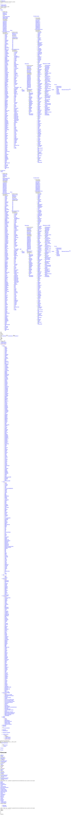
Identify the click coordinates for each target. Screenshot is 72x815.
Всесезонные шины (6, 16)
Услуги (6, 719)
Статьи (1, 797)
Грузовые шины (7, 597)
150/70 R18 (29, 85)
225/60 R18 (5, 28)
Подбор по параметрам (5, 14)
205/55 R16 (5, 25)
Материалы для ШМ (8, 694)
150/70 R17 (29, 76)
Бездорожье (29, 70)
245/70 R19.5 (38, 24)
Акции (1, 793)
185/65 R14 (5, 22)
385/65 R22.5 (38, 28)
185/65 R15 (5, 184)
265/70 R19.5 (38, 25)
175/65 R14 (5, 21)
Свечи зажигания (3, 775)
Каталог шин (5, 12)
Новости (2, 795)
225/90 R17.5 (38, 22)
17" (12, 43)
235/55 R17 (5, 29)
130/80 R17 (29, 236)
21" (12, 47)
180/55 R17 (29, 81)
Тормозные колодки (4, 778)
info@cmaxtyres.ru (4, 742)
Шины (6, 347)
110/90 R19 (29, 79)
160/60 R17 (29, 80)
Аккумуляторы (3, 786)
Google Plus (5, 806)
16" (12, 42)
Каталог (1, 781)
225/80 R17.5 (38, 21)
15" (12, 41)
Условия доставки (3, 790)
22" (12, 48)
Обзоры (1, 798)
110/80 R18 (29, 77)
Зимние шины (5, 17)
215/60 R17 (5, 27)
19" (12, 45)
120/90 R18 (29, 78)
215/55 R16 (5, 26)
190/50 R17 (29, 82)
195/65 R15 (5, 186)
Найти (2, 810)
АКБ (5, 576)
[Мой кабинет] (0, 8)
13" (12, 39)
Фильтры (2, 773)
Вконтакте (6, 744)
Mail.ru (5, 746)
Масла (1, 770)
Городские (29, 71)
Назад (6, 346)
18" (12, 44)
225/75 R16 (37, 20)
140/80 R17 (29, 75)
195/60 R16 (5, 185)
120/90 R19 (29, 87)
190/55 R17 (29, 83)
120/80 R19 (29, 86)
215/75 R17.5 (38, 19)
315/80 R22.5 (38, 27)
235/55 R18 (5, 30)
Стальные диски (15, 37)
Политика (2, 799)
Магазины (2, 796)
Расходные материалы (4, 787)
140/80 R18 (29, 84)
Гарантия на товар (3, 791)
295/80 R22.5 (38, 26)
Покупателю (2, 788)
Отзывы (1, 800)
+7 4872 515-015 (3, 4)
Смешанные (29, 72)
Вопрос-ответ (2, 792)
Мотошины (7, 580)
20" (12, 46)
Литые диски (14, 36)
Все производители (6, 31)
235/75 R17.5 (38, 23)
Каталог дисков (15, 194)
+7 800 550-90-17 (3, 5)
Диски (6, 483)
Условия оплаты (3, 789)
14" (12, 40)
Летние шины (5, 18)
